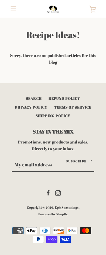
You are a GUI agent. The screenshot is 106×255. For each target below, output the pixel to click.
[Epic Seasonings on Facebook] (48, 192)
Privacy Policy (31, 107)
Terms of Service (72, 107)
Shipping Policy (53, 115)
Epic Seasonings (67, 207)
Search (34, 98)
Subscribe (76, 161)
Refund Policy (64, 98)
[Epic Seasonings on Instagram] (58, 192)
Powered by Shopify (53, 214)
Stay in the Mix (53, 131)
